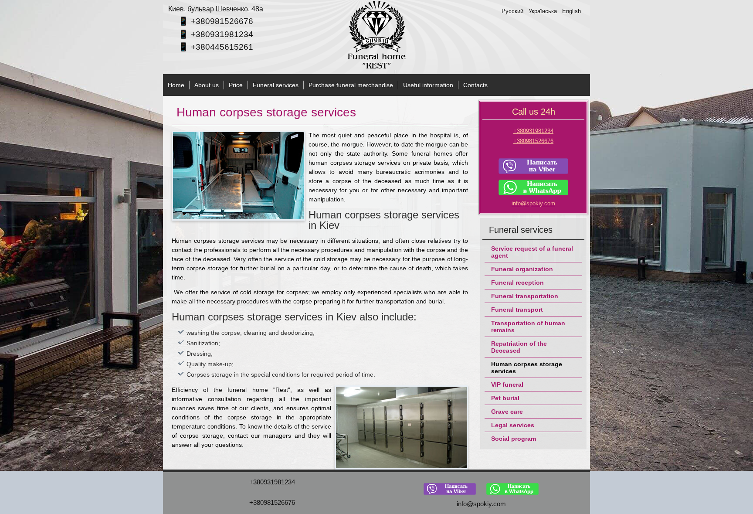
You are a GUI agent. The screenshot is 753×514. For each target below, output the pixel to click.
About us (206, 85)
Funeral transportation (524, 296)
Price (236, 85)
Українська (544, 11)
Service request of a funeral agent (532, 252)
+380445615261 (222, 46)
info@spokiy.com (533, 203)
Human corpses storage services (526, 367)
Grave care (507, 411)
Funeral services (275, 85)
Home (176, 85)
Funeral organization (522, 269)
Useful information (428, 85)
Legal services (512, 425)
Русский (513, 11)
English (571, 11)
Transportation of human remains (528, 327)
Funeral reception (517, 282)
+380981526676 (222, 21)
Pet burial (505, 398)
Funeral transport (517, 309)
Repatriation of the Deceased (519, 347)
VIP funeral (507, 384)
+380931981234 (222, 34)
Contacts (475, 85)
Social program (513, 438)
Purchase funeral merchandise (351, 85)
